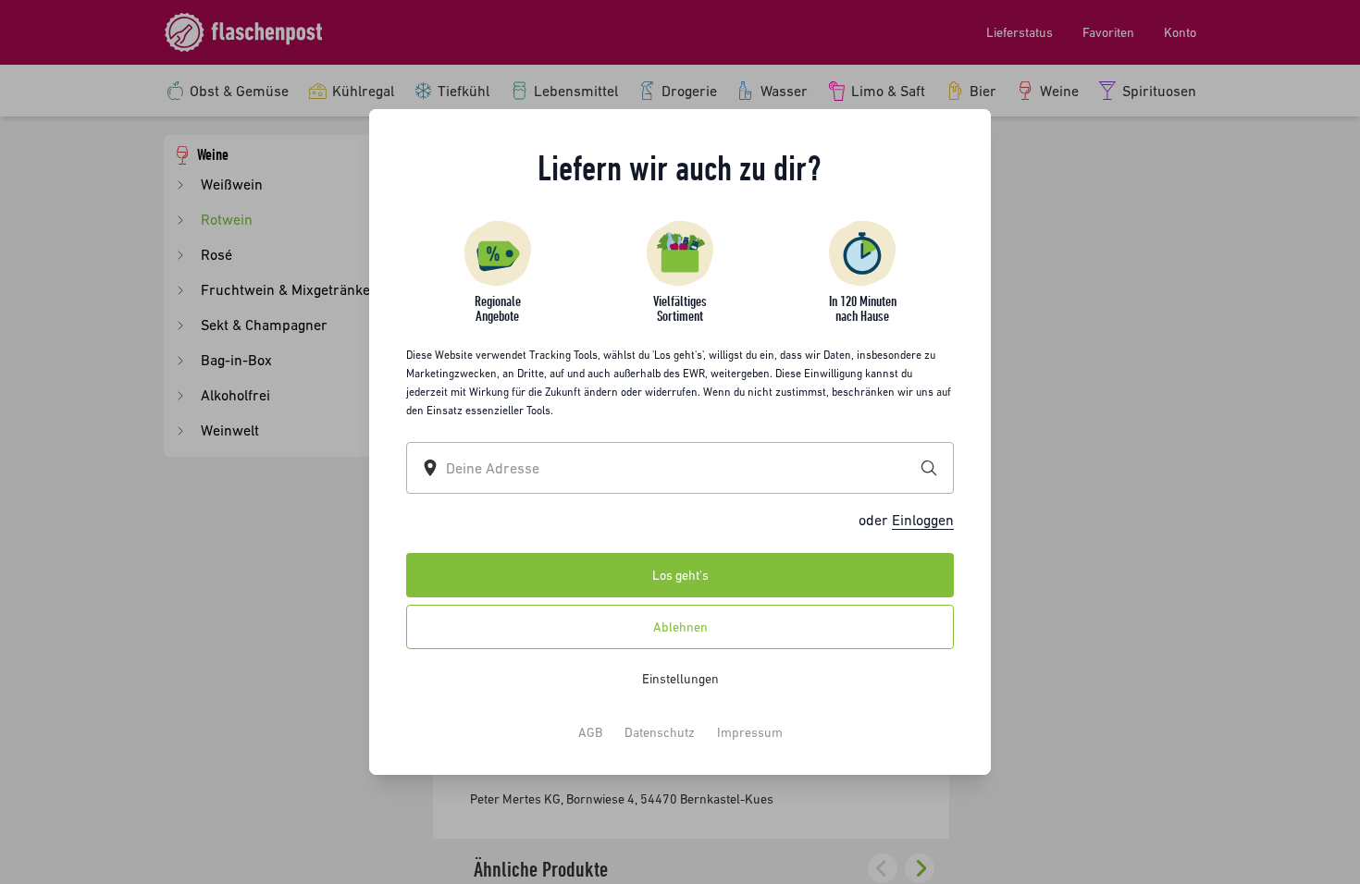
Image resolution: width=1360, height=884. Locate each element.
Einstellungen (680, 678)
